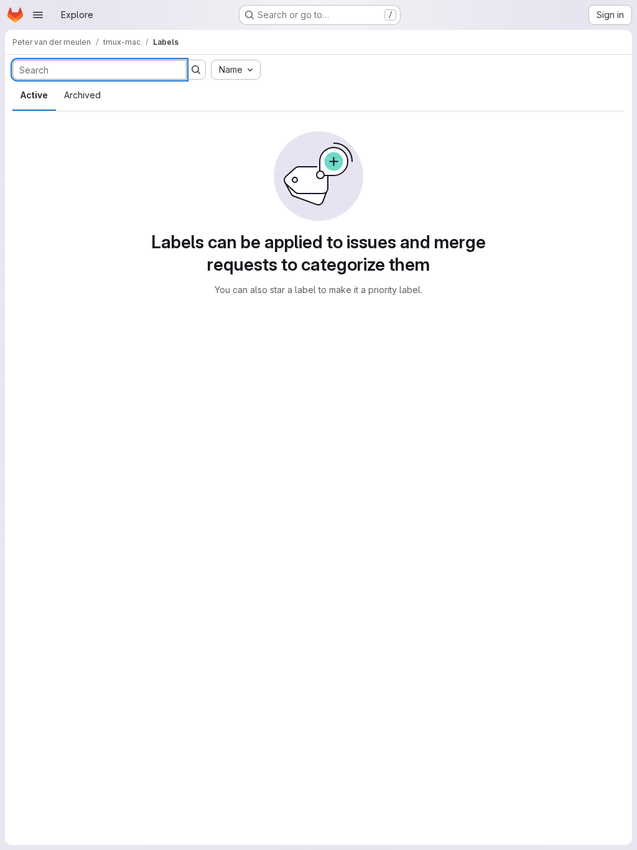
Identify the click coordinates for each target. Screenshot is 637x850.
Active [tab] (34, 95)
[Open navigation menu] (38, 15)
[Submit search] (196, 70)
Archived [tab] (82, 95)
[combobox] (236, 70)
